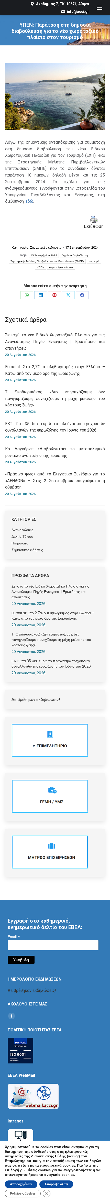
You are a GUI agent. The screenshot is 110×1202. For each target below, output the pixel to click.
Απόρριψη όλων (56, 1184)
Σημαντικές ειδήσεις (45, 247)
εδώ (29, 201)
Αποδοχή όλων (21, 1184)
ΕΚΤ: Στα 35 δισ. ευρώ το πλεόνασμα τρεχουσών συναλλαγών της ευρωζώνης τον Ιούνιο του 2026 (55, 427)
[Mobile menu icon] (99, 7)
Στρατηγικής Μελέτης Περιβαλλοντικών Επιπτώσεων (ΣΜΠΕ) (47, 261)
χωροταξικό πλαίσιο (61, 267)
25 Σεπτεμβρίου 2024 (43, 255)
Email (14, 936)
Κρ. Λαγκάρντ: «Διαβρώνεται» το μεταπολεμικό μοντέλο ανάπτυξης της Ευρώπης (55, 452)
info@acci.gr (78, 11)
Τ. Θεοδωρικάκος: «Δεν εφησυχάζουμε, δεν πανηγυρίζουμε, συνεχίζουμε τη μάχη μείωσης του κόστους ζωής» (55, 398)
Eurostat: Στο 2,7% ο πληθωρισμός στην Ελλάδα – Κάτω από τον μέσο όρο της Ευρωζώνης (55, 370)
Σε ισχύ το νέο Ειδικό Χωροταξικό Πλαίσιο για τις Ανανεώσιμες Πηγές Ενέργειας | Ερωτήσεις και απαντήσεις (55, 341)
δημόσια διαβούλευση (75, 255)
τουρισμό (94, 261)
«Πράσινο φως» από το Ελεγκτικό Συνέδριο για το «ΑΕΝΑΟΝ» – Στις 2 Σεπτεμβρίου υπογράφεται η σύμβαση (55, 481)
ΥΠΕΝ (40, 267)
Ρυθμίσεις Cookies (23, 1193)
